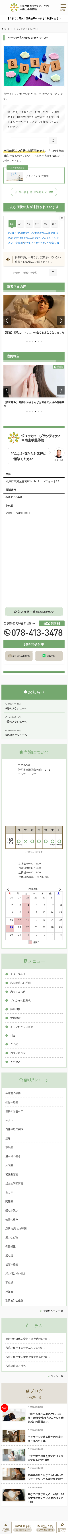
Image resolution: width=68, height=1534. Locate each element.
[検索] (53, 140)
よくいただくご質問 (37, 176)
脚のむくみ (27, 233)
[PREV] (8, 889)
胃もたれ (40, 242)
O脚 (57, 242)
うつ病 (50, 242)
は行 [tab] (54, 223)
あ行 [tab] (12, 223)
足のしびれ (14, 233)
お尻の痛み (41, 233)
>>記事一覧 (34, 1397)
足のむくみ (38, 238)
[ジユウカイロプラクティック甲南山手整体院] (29, 7)
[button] (27, 341)
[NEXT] (59, 889)
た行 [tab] (37, 223)
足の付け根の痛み (21, 238)
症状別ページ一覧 (53, 1310)
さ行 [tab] (29, 223)
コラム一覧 (56, 1376)
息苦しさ (29, 242)
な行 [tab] (46, 223)
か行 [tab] (20, 223)
